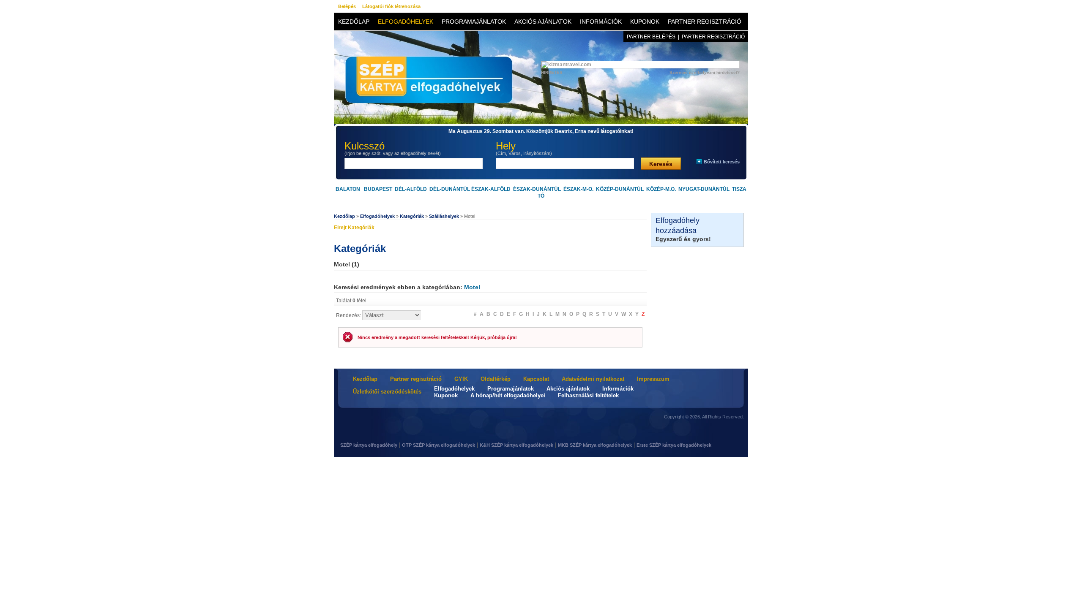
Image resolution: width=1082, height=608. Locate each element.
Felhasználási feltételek (588, 395)
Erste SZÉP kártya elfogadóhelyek (674, 445)
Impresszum (653, 379)
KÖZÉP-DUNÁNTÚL (620, 189)
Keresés (660, 163)
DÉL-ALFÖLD (411, 189)
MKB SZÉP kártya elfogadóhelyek (595, 445)
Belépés (347, 6)
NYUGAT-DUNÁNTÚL (704, 189)
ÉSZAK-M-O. (578, 189)
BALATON (348, 189)
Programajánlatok (474, 21)
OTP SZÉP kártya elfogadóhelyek (438, 445)
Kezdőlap (353, 21)
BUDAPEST (378, 189)
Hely (524, 148)
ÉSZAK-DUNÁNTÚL (537, 189)
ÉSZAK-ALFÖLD (491, 189)
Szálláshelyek (444, 216)
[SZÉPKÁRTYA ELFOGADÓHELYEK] (424, 92)
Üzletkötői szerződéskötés (387, 391)
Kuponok (644, 21)
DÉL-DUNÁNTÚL (449, 189)
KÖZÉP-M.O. (661, 189)
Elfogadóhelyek (405, 21)
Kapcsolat (536, 379)
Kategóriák (412, 216)
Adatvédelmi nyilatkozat (593, 379)
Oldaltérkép (496, 379)
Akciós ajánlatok (542, 21)
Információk (601, 21)
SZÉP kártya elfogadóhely (368, 445)
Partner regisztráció (704, 21)
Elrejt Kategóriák (354, 228)
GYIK (461, 379)
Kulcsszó (392, 148)
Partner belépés (651, 37)
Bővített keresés (722, 161)
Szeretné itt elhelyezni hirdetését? (704, 72)
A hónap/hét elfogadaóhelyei (507, 395)
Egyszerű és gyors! (683, 239)
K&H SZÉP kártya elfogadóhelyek (516, 445)
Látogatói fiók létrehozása (391, 6)
